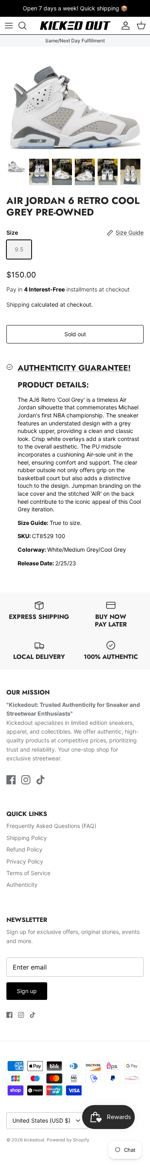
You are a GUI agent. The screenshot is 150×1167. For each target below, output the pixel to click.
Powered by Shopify (68, 1140)
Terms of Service (28, 873)
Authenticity (22, 884)
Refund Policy (24, 849)
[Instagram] (25, 779)
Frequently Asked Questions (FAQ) (51, 825)
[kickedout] (75, 25)
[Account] (123, 25)
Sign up (27, 990)
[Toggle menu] (9, 25)
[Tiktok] (40, 779)
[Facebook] (11, 779)
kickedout (34, 1140)
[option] (75, 100)
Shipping (18, 304)
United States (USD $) (41, 1120)
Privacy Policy (24, 861)
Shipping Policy (26, 837)
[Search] (26, 25)
